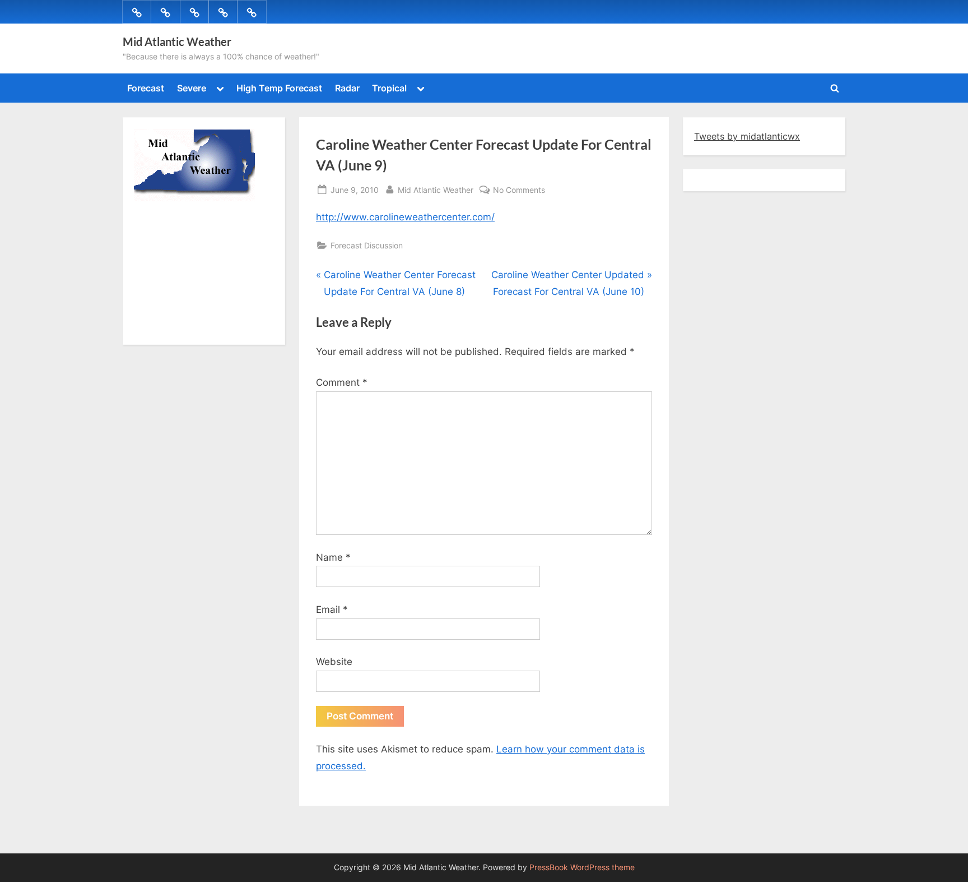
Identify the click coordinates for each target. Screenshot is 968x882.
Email (332, 609)
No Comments (519, 190)
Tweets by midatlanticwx (747, 136)
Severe (191, 88)
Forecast (145, 88)
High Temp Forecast (279, 88)
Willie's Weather (180, 328)
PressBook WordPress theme (582, 867)
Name (333, 557)
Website (334, 661)
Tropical (389, 88)
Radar (347, 88)
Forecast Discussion (367, 245)
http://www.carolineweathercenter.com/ (405, 217)
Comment (341, 382)
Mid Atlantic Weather (177, 41)
